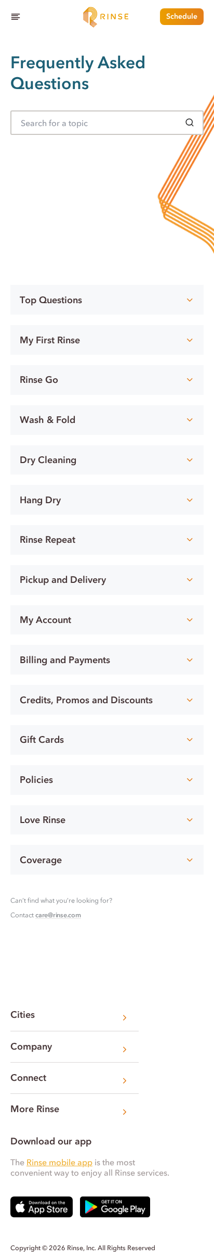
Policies (36, 780)
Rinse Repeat (47, 539)
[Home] (107, 17)
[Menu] (15, 17)
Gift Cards (42, 739)
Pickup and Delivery (63, 579)
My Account (45, 620)
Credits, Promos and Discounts (86, 700)
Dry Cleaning (48, 460)
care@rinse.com (58, 915)
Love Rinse (42, 820)
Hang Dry (40, 500)
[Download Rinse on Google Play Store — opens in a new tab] (115, 1206)
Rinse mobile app (59, 1162)
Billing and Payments (65, 660)
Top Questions (51, 300)
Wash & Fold (47, 420)
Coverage (41, 860)
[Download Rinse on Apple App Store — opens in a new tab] (41, 1206)
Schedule (181, 16)
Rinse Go (39, 379)
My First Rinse (50, 340)
